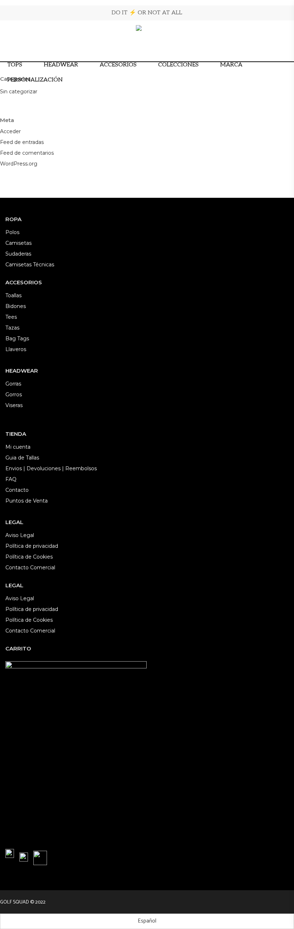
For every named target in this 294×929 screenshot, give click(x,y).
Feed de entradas (22, 142)
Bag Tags (17, 338)
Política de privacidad (31, 546)
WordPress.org (18, 163)
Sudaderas (18, 254)
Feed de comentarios (27, 153)
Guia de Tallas (22, 457)
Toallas (13, 295)
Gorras (13, 384)
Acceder (10, 131)
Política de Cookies (29, 557)
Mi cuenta (17, 447)
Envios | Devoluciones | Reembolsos (51, 468)
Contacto (17, 490)
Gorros (13, 394)
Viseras (14, 405)
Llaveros (15, 349)
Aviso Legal (19, 535)
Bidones (15, 306)
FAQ (10, 479)
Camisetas (18, 243)
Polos (12, 232)
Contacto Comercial (30, 567)
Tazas (12, 328)
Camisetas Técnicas (29, 264)
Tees (11, 317)
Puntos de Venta (26, 501)
